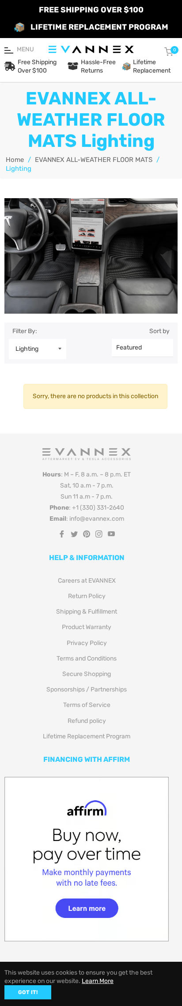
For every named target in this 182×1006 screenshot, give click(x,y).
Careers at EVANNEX (87, 580)
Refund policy (87, 721)
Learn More (98, 981)
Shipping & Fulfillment (86, 611)
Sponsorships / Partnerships (86, 689)
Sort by (159, 331)
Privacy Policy (87, 643)
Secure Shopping (86, 674)
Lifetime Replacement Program (86, 736)
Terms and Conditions (87, 658)
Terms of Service (86, 705)
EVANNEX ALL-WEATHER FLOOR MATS (93, 160)
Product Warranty (86, 627)
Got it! (28, 992)
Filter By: (24, 331)
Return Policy (87, 596)
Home (15, 160)
